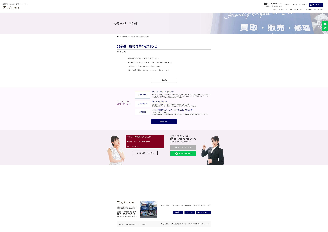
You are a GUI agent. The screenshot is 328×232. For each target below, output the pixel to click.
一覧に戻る (164, 80)
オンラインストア (317, 5)
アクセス (294, 5)
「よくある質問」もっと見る (145, 153)
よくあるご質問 (318, 9)
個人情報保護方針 (131, 224)
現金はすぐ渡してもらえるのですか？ (138, 141)
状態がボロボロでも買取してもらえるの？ (140, 137)
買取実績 (309, 9)
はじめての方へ (299, 9)
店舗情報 (287, 5)
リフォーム (288, 9)
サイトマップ (141, 224)
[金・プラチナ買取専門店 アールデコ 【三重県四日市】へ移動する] (118, 36)
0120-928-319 (185, 139)
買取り (275, 9)
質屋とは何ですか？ (133, 146)
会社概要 (121, 224)
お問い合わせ (303, 5)
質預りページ (164, 121)
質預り (281, 9)
